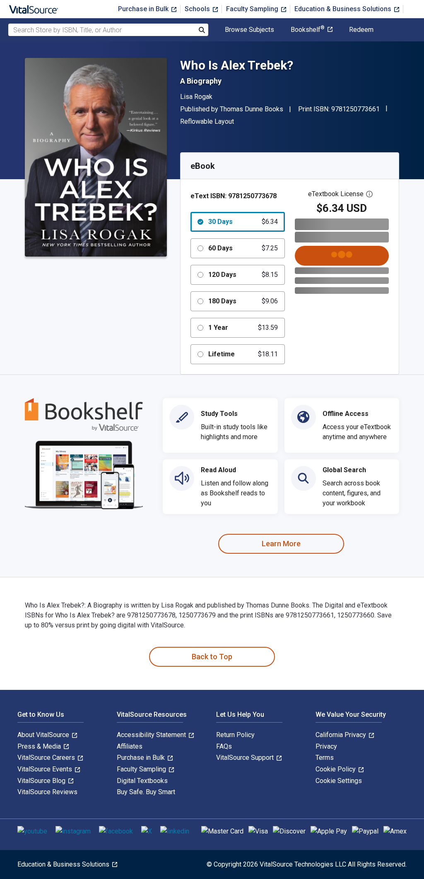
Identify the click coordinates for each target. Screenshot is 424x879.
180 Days (243, 301)
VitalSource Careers (47, 757)
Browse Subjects (249, 29)
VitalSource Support (245, 757)
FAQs (224, 746)
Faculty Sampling (253, 9)
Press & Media (40, 746)
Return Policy (235, 735)
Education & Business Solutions (343, 9)
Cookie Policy (336, 769)
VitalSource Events (45, 769)
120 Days (243, 275)
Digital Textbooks (142, 781)
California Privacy (342, 735)
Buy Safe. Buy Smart (146, 792)
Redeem (361, 29)
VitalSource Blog (42, 781)
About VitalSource (44, 735)
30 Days (243, 222)
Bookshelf (308, 29)
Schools (198, 9)
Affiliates (129, 746)
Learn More (281, 543)
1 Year (243, 327)
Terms (325, 757)
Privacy (326, 746)
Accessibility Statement (152, 735)
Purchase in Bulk (144, 9)
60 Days (243, 248)
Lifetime (243, 354)
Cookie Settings (339, 781)
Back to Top (212, 656)
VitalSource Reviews (47, 792)
